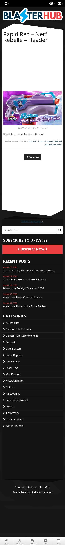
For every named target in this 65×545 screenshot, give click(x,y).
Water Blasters (14, 426)
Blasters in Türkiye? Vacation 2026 (23, 287)
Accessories (12, 323)
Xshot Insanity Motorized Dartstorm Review (29, 269)
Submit (60, 230)
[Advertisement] (32, 68)
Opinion (10, 387)
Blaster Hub (32, 16)
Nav (58, 544)
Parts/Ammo (13, 393)
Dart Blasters (13, 348)
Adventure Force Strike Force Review (24, 305)
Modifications (14, 374)
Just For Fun (13, 361)
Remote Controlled (17, 400)
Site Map (45, 487)
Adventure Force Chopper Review (22, 296)
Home (6, 544)
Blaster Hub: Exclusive (19, 329)
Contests (11, 342)
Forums (32, 544)
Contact (59, 3)
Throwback (12, 413)
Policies (31, 487)
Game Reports (14, 355)
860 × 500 (32, 141)
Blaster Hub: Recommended (22, 335)
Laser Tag (12, 368)
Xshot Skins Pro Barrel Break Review (24, 278)
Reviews (19, 544)
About (51, 3)
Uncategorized (14, 419)
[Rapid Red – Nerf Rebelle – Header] (32, 124)
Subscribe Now (31, 249)
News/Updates (14, 380)
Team (45, 544)
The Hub (6, 3)
